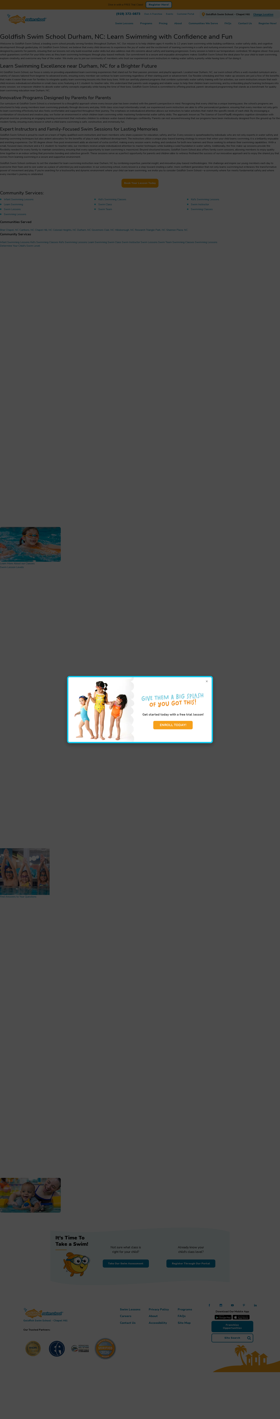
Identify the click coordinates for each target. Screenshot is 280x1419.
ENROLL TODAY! (173, 725)
